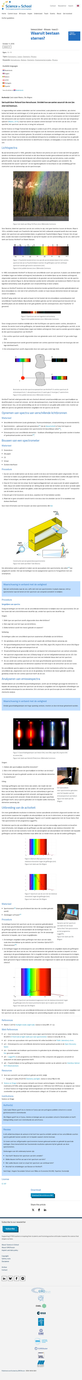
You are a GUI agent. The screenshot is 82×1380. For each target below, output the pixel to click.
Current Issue (12, 13)
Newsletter (62, 5)
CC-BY (4, 1183)
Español (7, 86)
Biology (23, 60)
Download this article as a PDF (42, 1195)
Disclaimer (5, 1261)
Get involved (67, 13)
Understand (38, 13)
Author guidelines (8, 18)
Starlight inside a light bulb (25, 1024)
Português (7, 83)
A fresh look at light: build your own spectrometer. (29, 1036)
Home (4, 13)
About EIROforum (8, 1247)
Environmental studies (43, 60)
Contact (53, 5)
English (6, 73)
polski (6, 80)
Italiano (6, 77)
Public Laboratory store (64, 1040)
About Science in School (10, 1244)
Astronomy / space (15, 56)
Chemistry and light (33, 1078)
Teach (46, 13)
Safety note (6, 1258)
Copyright (5, 1256)
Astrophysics (15, 60)
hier (51, 505)
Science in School (36, 29)
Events (52, 13)
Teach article (72, 33)
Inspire (30, 13)
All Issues (22, 13)
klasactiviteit (50, 426)
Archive (4, 1267)
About (59, 13)
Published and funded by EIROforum (13, 1371)
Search (70, 5)
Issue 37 (55, 29)
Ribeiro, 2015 (13, 121)
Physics (33, 56)
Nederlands (8, 70)
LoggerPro (12, 1056)
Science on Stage (10, 1083)
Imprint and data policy (10, 1250)
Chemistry (26, 56)
